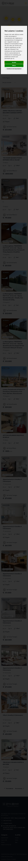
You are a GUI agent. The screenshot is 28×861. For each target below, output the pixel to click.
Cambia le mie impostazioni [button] (14, 68)
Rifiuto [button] (14, 65)
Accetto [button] (14, 62)
